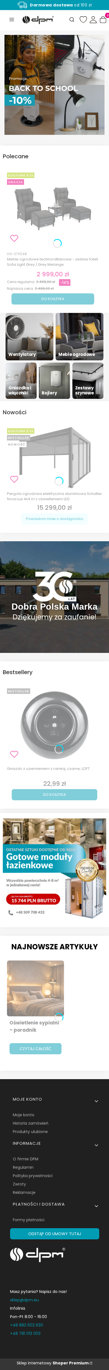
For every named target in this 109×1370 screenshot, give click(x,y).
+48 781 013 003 (25, 1333)
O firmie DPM (25, 1159)
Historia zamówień (30, 1123)
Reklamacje (24, 1192)
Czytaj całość (35, 1049)
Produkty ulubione (30, 1131)
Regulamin (23, 1167)
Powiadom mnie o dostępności (54, 518)
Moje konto (23, 1115)
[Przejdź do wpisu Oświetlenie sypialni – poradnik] (35, 988)
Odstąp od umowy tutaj (54, 1234)
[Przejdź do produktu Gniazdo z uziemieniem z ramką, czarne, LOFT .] (54, 725)
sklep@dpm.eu (24, 1300)
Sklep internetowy (53, 1363)
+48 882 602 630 (26, 1325)
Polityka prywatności (33, 1176)
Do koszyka (52, 298)
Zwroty (19, 1184)
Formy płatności (28, 1220)
